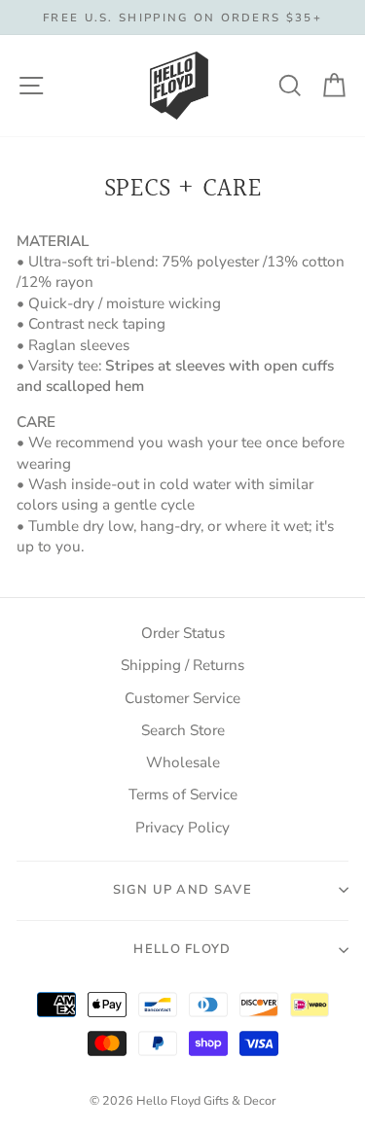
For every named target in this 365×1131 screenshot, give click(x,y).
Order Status (183, 633)
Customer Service (182, 698)
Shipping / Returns (182, 665)
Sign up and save (182, 890)
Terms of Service (182, 794)
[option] (182, 17)
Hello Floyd (182, 949)
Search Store (183, 730)
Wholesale (183, 762)
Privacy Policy (182, 827)
